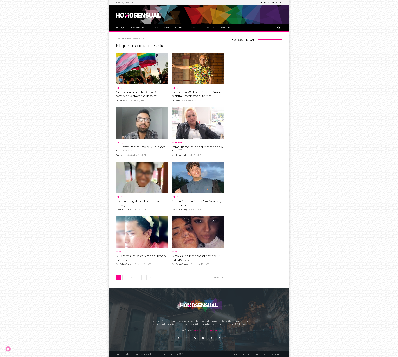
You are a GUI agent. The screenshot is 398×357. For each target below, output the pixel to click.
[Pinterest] (280, 3)
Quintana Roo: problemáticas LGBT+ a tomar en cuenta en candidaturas (140, 94)
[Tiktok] (211, 338)
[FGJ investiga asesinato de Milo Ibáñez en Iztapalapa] (142, 123)
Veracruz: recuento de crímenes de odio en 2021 (197, 148)
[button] (278, 27)
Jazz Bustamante (179, 155)
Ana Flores (120, 100)
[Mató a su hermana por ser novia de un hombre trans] (198, 232)
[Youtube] (273, 3)
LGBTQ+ (120, 88)
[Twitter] (269, 3)
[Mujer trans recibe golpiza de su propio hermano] (142, 232)
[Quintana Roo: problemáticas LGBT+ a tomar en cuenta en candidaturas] (142, 68)
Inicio (118, 38)
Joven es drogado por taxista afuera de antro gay (140, 203)
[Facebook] (261, 3)
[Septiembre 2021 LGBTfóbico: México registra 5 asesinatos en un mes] (198, 68)
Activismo (177, 143)
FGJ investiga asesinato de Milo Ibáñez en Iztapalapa (140, 148)
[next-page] (150, 277)
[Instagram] (265, 3)
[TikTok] (276, 3)
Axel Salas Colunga (180, 209)
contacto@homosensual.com (205, 330)
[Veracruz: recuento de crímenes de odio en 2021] (198, 123)
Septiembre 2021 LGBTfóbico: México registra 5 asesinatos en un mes (196, 94)
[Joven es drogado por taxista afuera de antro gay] (142, 177)
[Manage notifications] (8, 348)
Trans (119, 252)
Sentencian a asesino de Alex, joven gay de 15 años (196, 203)
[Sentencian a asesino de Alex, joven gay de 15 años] (198, 177)
